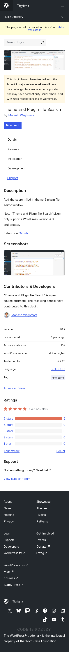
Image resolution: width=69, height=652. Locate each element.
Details (12, 139)
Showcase (43, 501)
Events (41, 540)
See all (60, 451)
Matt (9, 571)
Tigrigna (17, 601)
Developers (11, 546)
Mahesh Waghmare (21, 115)
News (7, 508)
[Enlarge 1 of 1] (60, 255)
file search (58, 377)
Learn (7, 533)
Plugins (41, 515)
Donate (43, 546)
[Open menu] (63, 5)
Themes (41, 508)
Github (23, 233)
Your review (12, 451)
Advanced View (14, 388)
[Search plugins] (42, 42)
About (8, 501)
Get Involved (45, 533)
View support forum (17, 479)
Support (12, 178)
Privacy (9, 521)
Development (17, 168)
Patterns (42, 521)
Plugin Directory (13, 16)
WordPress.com (16, 565)
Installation (15, 159)
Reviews (13, 149)
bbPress (11, 578)
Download (12, 125)
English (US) (58, 369)
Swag (42, 553)
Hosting (9, 515)
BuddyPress (14, 585)
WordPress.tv (15, 553)
